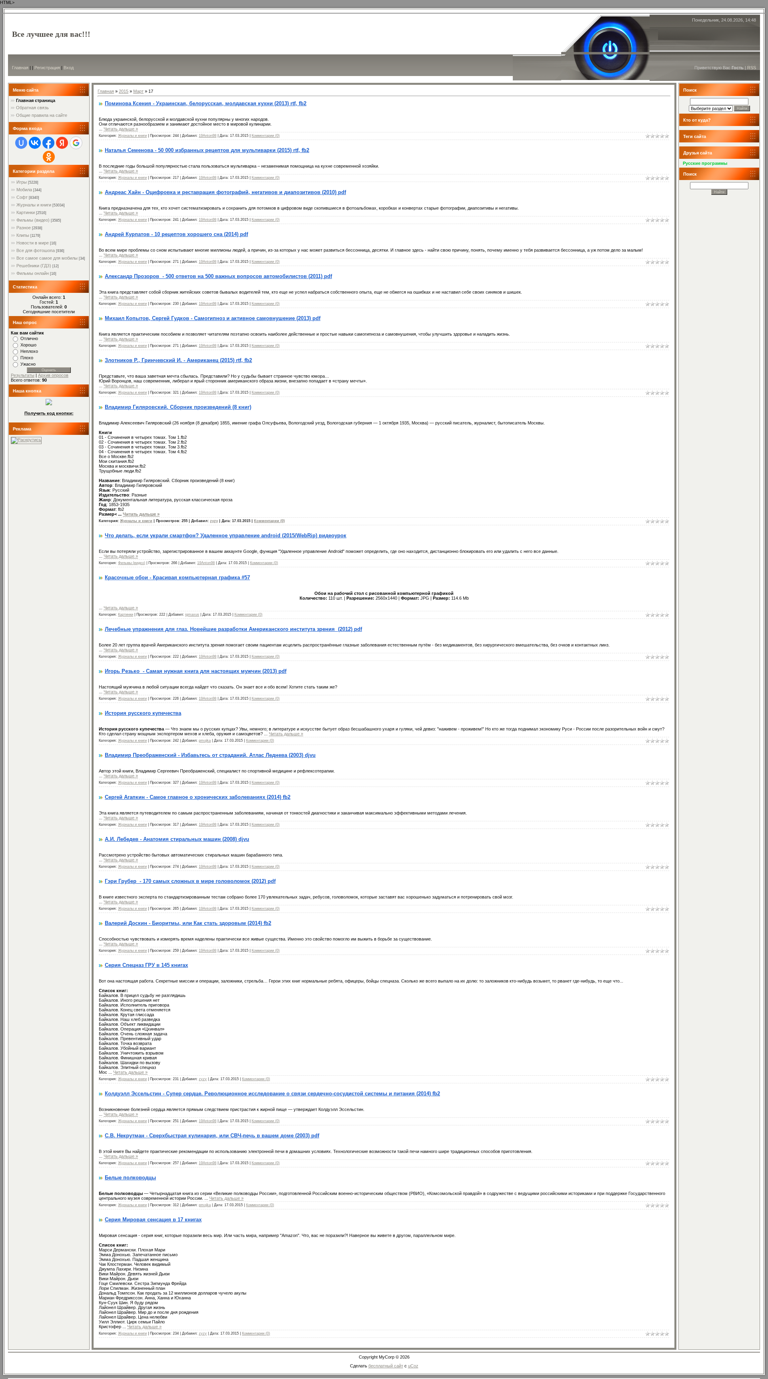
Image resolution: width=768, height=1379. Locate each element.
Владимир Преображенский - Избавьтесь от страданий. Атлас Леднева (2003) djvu (210, 755)
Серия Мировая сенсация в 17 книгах (153, 1220)
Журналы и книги (33, 204)
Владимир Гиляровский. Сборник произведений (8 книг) (178, 407)
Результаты (22, 375)
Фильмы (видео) (33, 220)
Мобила (24, 189)
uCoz (413, 1365)
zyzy (214, 521)
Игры (21, 182)
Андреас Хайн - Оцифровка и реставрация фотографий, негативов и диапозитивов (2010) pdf (225, 192)
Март (138, 91)
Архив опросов (53, 375)
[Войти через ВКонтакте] (35, 143)
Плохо (26, 357)
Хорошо (28, 344)
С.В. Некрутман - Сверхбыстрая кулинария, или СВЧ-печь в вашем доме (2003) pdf (212, 1136)
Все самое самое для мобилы (47, 258)
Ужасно (28, 364)
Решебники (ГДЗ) (33, 265)
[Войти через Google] (76, 142)
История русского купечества (143, 713)
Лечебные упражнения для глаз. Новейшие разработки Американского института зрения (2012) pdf (233, 629)
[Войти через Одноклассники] (49, 157)
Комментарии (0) (266, 136)
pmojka (205, 741)
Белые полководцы (130, 1178)
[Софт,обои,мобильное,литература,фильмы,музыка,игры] (49, 403)
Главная (20, 67)
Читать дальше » (121, 128)
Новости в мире (32, 242)
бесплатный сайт (385, 1365)
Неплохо (29, 351)
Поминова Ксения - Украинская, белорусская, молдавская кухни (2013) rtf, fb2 (205, 103)
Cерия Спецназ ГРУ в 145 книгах (146, 965)
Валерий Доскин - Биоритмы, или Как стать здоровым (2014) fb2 (188, 923)
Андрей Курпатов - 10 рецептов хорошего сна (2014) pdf (176, 234)
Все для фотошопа (35, 250)
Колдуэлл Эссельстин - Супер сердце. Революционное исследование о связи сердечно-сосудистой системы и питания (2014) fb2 (272, 1094)
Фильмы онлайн (32, 273)
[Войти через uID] (21, 143)
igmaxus (192, 614)
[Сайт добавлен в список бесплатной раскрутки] (26, 439)
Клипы (22, 235)
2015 (123, 91)
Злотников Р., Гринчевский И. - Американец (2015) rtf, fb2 (178, 360)
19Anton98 (207, 136)
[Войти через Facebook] (48, 143)
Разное (23, 227)
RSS (751, 67)
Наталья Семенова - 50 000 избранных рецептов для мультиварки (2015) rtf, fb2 (207, 150)
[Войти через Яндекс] (62, 143)
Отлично (29, 338)
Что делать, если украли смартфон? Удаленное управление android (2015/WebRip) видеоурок (225, 535)
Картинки (25, 212)
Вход (69, 67)
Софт (22, 197)
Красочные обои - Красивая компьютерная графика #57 (177, 577)
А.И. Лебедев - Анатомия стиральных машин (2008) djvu (177, 839)
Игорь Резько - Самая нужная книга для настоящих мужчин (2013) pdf (195, 671)
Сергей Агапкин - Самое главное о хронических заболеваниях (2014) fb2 (197, 797)
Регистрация (47, 67)
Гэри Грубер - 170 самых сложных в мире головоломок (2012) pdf (190, 881)
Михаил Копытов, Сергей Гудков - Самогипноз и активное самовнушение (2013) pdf (212, 318)
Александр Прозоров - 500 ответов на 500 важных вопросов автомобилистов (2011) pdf (218, 276)
